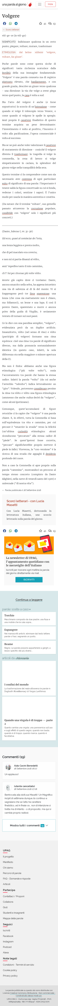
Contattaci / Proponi (13, 896)
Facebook (8, 936)
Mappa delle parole (13, 918)
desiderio (51, 453)
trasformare (21, 154)
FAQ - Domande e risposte (16, 878)
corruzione (37, 208)
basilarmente (38, 81)
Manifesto (8, 862)
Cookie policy (10, 970)
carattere (26, 120)
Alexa (6, 952)
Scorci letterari (12, 29)
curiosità (23, 431)
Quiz (5, 907)
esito (5, 183)
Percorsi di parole (12, 873)
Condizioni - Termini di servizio (18, 964)
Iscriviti (6, 930)
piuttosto (7, 81)
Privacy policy (10, 975)
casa (26, 95)
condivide (7, 213)
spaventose (43, 293)
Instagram (8, 941)
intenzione (41, 106)
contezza (27, 179)
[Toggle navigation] (40, 4)
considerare (40, 388)
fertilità (6, 72)
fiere (32, 293)
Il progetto (8, 856)
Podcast (7, 947)
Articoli (6, 884)
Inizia (50, 4)
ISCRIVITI (29, 579)
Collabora (8, 902)
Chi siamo (8, 867)
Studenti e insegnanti (13, 912)
